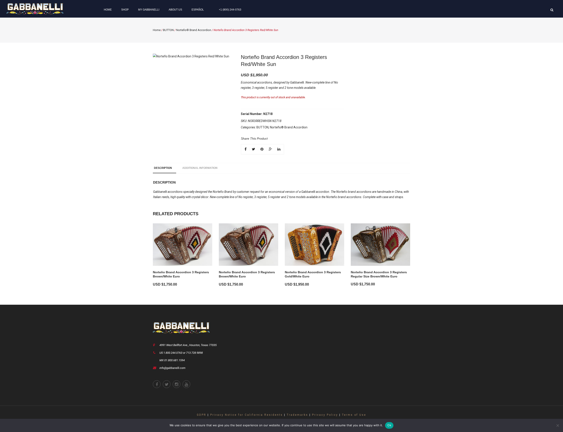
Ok (389, 425)
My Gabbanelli (148, 9)
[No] (557, 425)
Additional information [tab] (200, 168)
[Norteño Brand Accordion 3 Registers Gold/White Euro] (314, 244)
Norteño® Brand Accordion (193, 30)
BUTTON (168, 30)
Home (108, 9)
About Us (175, 9)
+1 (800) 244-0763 (230, 9)
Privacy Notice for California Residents (246, 414)
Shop (125, 9)
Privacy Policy (325, 414)
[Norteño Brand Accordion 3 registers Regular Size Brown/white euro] (380, 244)
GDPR (201, 414)
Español (198, 9)
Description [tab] (163, 168)
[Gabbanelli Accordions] (35, 8)
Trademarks (297, 414)
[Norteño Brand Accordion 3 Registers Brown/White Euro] (182, 244)
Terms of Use (354, 414)
